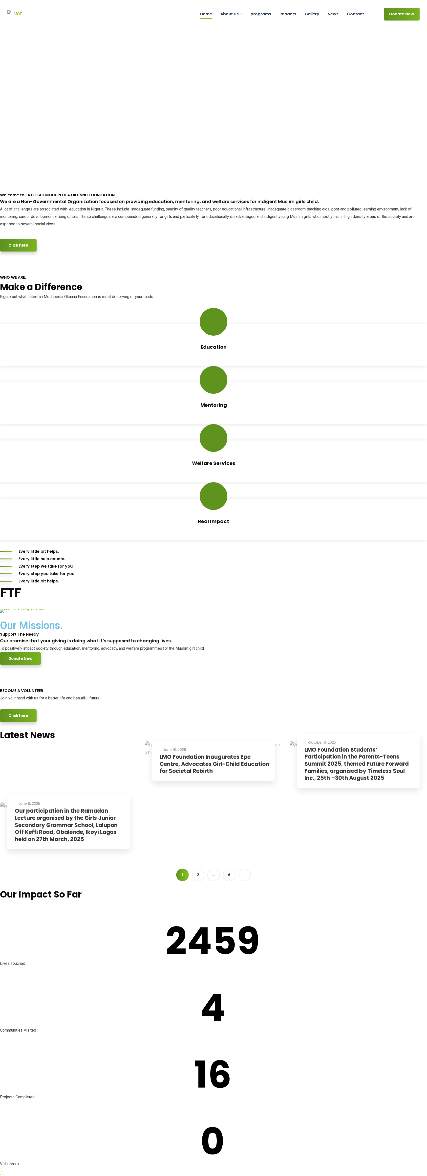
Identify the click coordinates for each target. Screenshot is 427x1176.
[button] (4, 610)
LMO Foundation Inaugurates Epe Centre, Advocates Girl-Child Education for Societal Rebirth (214, 764)
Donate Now (401, 14)
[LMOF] (14, 14)
